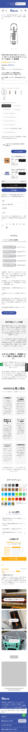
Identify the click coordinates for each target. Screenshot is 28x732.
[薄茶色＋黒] (9, 92)
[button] (5, 62)
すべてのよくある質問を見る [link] (13, 514)
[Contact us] (24, 715)
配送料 (3, 69)
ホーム (3, 15)
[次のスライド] (16, 48)
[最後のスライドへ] (12, 48)
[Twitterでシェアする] (10, 224)
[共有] (1, 364)
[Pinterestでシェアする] (13, 224)
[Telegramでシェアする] (20, 224)
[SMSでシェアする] (6, 227)
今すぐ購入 (14, 190)
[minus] (3, 151)
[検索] (6, 10)
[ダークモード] (25, 10)
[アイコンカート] (21, 10)
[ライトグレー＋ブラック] (4, 92)
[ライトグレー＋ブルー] (4, 98)
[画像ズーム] (14, 34)
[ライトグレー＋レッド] (21, 92)
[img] (5, 569)
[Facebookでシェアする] (6, 224)
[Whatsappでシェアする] (17, 224)
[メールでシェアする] (24, 224)
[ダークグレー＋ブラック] (15, 92)
